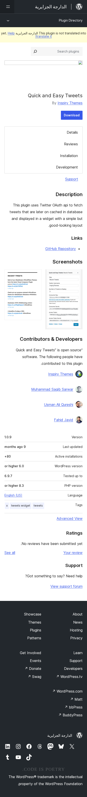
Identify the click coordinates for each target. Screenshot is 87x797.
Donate (33, 668)
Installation (69, 155)
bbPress (73, 707)
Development (67, 167)
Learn (78, 653)
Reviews (71, 144)
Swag (34, 676)
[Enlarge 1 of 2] (76, 275)
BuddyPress (70, 715)
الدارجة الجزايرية (59, 735)
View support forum (66, 586)
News (78, 622)
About (78, 614)
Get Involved (30, 653)
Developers (73, 668)
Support (71, 179)
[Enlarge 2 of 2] (35, 275)
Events (35, 660)
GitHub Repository (60, 248)
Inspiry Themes (70, 103)
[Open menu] (7, 6)
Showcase (32, 614)
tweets (38, 505)
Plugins (35, 630)
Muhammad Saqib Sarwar (52, 389)
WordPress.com (67, 691)
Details (72, 132)
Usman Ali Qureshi (58, 404)
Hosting (76, 630)
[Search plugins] (35, 51)
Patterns (34, 638)
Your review (73, 552)
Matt (76, 699)
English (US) (13, 495)
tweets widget (20, 505)
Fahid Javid (63, 420)
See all (9, 552)
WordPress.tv (69, 676)
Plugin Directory (71, 20)
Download (72, 115)
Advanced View (70, 518)
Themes (34, 622)
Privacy (76, 638)
